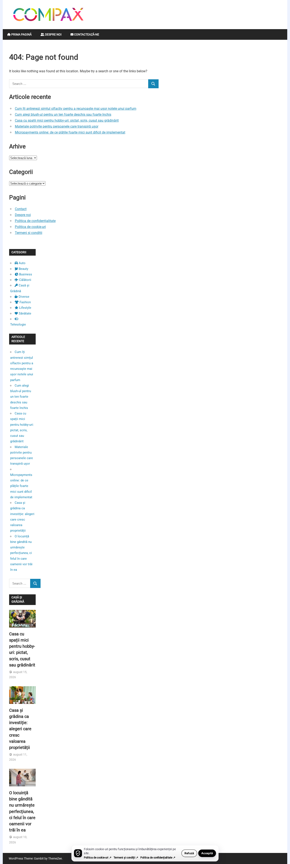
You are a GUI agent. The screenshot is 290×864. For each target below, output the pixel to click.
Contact (21, 209)
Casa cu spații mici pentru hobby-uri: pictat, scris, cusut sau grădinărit (67, 120)
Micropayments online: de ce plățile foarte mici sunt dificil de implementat (70, 132)
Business (25, 274)
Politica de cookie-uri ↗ (97, 857)
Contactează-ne (86, 34)
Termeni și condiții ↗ (126, 857)
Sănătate (24, 313)
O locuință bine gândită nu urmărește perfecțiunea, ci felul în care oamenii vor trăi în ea (21, 553)
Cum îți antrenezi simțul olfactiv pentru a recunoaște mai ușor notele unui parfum (75, 109)
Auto (21, 263)
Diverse (23, 297)
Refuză (189, 853)
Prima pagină (21, 34)
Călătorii (24, 280)
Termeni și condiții (28, 233)
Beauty (23, 269)
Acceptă (207, 853)
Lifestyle (24, 308)
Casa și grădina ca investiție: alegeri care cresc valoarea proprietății (20, 729)
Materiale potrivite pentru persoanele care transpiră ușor (56, 126)
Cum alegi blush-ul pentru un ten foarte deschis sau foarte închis (63, 114)
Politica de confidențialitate (35, 221)
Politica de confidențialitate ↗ (157, 857)
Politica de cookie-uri (30, 227)
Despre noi (53, 34)
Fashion (25, 302)
